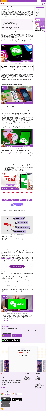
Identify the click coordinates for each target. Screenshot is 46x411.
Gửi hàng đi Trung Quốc (38, 387)
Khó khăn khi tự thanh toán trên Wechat (11, 24)
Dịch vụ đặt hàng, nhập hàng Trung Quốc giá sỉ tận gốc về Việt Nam (39, 10)
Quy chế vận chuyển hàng (27, 378)
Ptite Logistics (4, 9)
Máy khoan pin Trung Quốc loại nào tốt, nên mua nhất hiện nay (5, 402)
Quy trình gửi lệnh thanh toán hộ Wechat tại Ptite (11, 27)
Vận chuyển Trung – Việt (38, 376)
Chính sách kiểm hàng (27, 379)
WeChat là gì (19, 67)
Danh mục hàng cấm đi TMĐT (28, 383)
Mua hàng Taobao (6, 200)
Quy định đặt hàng (26, 377)
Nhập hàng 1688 (37, 378)
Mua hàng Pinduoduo (28, 200)
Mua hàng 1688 (13, 200)
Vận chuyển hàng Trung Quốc (38, 13)
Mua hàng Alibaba (37, 380)
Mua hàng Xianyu (37, 383)
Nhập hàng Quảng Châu (38, 388)
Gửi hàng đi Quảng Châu (38, 389)
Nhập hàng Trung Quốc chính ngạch (39, 386)
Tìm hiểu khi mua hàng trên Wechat (8, 22)
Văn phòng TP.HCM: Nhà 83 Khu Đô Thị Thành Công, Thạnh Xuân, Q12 (12, 383)
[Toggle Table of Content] (31, 21)
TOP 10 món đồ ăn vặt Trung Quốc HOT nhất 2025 (5, 405)
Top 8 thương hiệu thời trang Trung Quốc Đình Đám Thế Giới (5, 398)
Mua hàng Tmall (20, 200)
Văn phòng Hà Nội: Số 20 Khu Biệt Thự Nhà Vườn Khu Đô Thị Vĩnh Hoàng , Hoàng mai (11, 381)
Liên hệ (25, 376)
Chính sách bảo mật (26, 380)
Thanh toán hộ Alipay (38, 384)
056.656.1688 (4, 384)
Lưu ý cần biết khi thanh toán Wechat (9, 28)
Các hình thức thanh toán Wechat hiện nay (11, 23)
